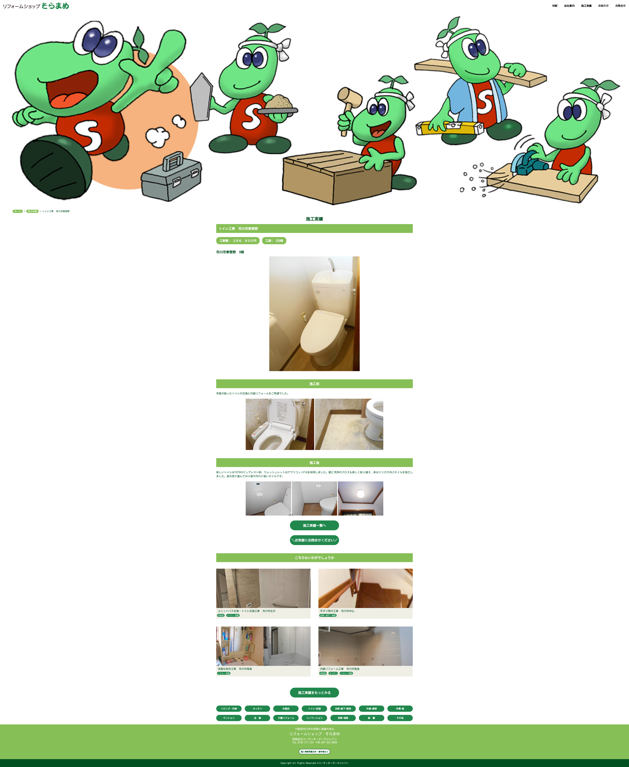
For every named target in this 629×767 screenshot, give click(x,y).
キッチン (333, 673)
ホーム (17, 211)
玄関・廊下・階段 (328, 615)
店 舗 (257, 718)
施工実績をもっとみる (314, 692)
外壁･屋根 (371, 708)
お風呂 (221, 615)
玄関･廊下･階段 (343, 708)
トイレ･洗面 (314, 708)
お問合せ (620, 5)
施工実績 (586, 5)
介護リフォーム (286, 718)
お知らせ (603, 5)
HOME (555, 5)
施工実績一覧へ (314, 525)
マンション (229, 718)
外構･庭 (400, 708)
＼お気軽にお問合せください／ (314, 540)
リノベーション (314, 718)
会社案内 (569, 5)
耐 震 (371, 718)
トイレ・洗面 (233, 615)
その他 (400, 718)
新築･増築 (343, 718)
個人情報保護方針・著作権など (314, 752)
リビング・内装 (229, 708)
